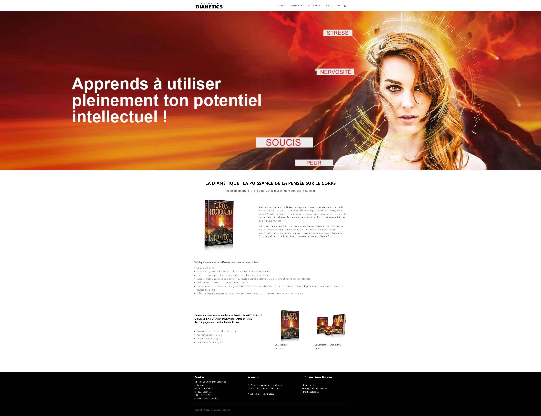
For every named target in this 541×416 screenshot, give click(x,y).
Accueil (281, 6)
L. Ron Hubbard (313, 6)
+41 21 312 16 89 (202, 395)
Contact (329, 6)
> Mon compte (308, 385)
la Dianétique (295, 6)
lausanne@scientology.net (206, 398)
